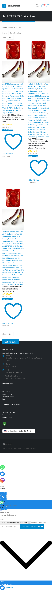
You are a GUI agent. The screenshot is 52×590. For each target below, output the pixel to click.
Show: (4, 37)
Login (4, 399)
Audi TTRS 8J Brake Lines (37, 101)
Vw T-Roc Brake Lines (10, 110)
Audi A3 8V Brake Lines (10, 84)
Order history (7, 394)
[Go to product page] (13, 61)
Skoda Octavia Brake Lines (37, 115)
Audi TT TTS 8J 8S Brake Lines (38, 98)
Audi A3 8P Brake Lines (36, 84)
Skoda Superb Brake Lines (37, 117)
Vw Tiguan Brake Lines (40, 137)
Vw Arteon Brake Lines (15, 105)
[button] (4, 6)
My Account (6, 392)
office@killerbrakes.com (13, 372)
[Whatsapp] (2, 467)
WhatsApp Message (38, 522)
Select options (7, 130)
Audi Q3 (44, 86)
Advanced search (8, 397)
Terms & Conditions (9, 412)
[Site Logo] (14, 5)
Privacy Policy (7, 415)
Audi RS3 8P (32, 89)
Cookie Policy (7, 417)
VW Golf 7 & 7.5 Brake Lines (12, 108)
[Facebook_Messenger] (2, 474)
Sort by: (5, 33)
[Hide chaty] (3, 497)
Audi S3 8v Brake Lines (40, 96)
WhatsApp (4, 424)
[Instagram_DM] (2, 480)
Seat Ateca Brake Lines (36, 108)
